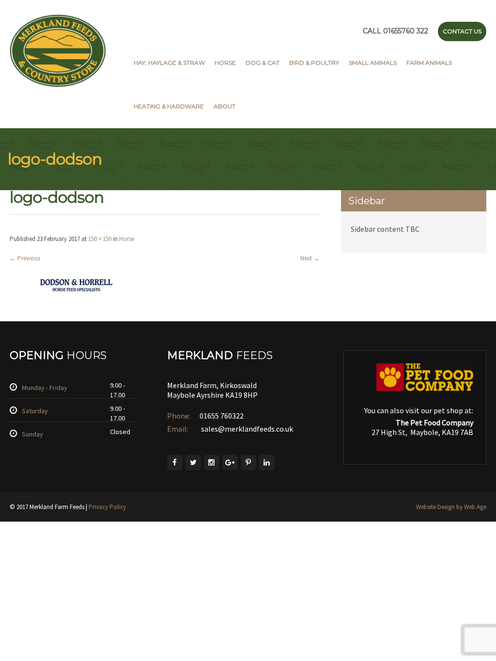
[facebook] (175, 462)
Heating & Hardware (169, 106)
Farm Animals (429, 62)
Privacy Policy (107, 507)
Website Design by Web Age (451, 507)
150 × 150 (99, 239)
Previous (25, 258)
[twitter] (193, 462)
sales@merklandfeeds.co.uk (246, 429)
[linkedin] (267, 462)
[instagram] (211, 462)
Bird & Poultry (314, 62)
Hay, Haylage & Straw (169, 62)
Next (310, 258)
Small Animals (373, 62)
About (224, 106)
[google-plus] (230, 462)
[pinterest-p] (248, 462)
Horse (225, 62)
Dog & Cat (262, 62)
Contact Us (462, 31)
